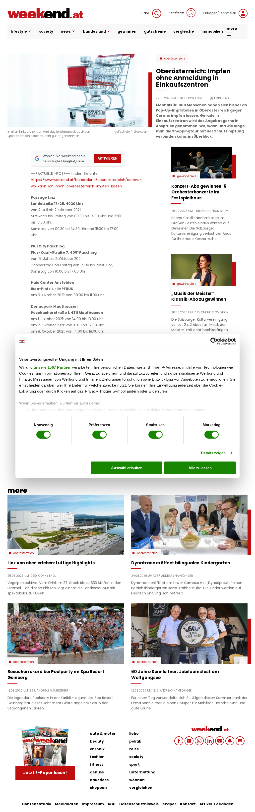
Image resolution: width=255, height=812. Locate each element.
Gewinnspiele (186, 176)
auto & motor (103, 733)
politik (135, 741)
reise (134, 749)
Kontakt (188, 804)
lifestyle (19, 31)
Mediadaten (66, 804)
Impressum (93, 804)
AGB (112, 804)
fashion (97, 756)
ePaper (169, 804)
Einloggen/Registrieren (219, 13)
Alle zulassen (200, 468)
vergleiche (183, 31)
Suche (145, 13)
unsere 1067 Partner (52, 367)
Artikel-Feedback (216, 804)
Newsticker (176, 12)
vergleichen (140, 787)
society (46, 31)
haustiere (99, 779)
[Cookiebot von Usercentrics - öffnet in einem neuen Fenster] (214, 341)
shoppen (98, 787)
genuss (97, 772)
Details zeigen (213, 453)
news (66, 31)
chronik (97, 749)
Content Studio (36, 804)
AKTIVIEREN (107, 158)
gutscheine (155, 31)
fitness (96, 764)
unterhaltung (142, 772)
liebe (134, 733)
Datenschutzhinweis (139, 804)
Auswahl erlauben (126, 468)
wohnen (137, 779)
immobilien (212, 31)
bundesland (94, 31)
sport (134, 764)
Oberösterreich (174, 58)
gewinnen (127, 31)
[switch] (99, 435)
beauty (97, 741)
